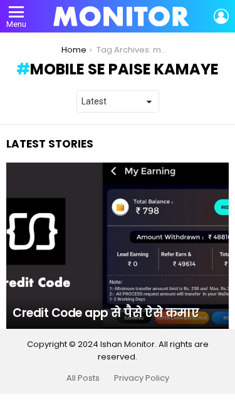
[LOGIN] (221, 16)
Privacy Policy (141, 378)
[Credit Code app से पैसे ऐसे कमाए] (117, 246)
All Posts (83, 378)
